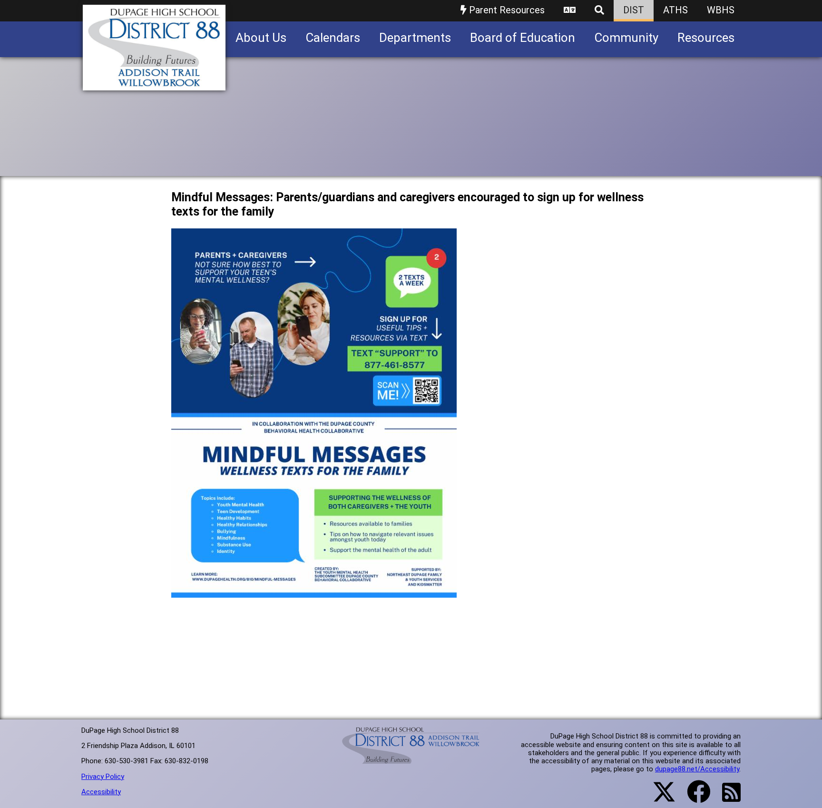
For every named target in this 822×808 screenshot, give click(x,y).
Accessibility (101, 792)
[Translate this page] (569, 10)
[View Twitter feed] (659, 797)
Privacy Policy (102, 776)
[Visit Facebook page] (693, 797)
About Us (260, 37)
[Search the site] (599, 10)
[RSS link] (727, 798)
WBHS (720, 10)
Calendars (332, 37)
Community (626, 37)
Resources (705, 37)
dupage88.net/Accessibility (697, 769)
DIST (633, 10)
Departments (415, 37)
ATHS (675, 10)
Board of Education (522, 37)
